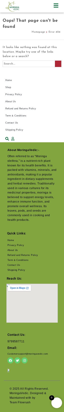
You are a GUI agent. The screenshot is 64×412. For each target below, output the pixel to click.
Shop (8, 87)
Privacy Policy (13, 94)
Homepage (38, 32)
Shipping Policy (14, 129)
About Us (10, 101)
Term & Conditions (15, 115)
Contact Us (11, 122)
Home (8, 80)
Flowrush (24, 402)
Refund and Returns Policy (20, 108)
